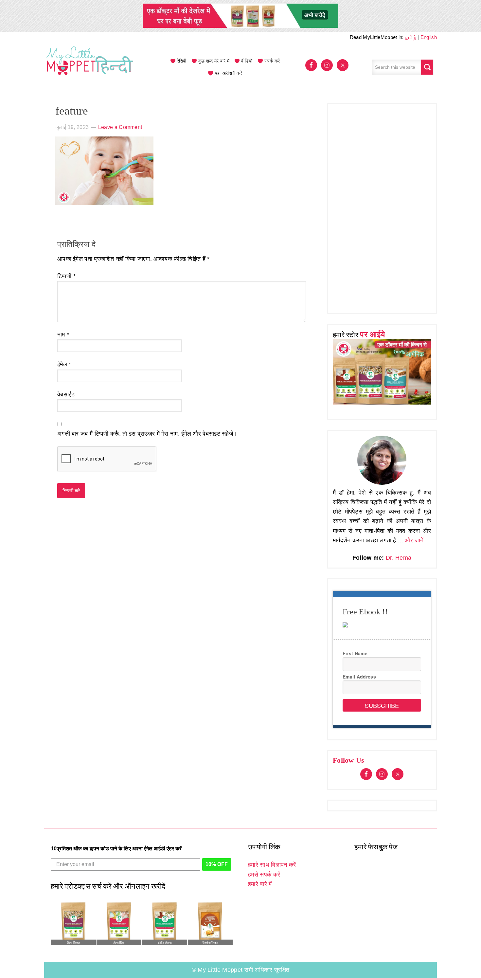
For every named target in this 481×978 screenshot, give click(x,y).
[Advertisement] (382, 207)
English (428, 37)
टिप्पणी (66, 276)
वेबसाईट (66, 394)
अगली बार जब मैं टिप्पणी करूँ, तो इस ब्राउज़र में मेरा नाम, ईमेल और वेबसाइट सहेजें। (147, 433)
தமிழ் (410, 37)
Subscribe (382, 705)
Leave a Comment (120, 127)
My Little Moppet (90, 67)
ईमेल (64, 364)
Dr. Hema (398, 557)
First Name (355, 653)
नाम (63, 334)
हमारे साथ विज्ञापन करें (272, 864)
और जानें (414, 540)
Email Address (359, 676)
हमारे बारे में (260, 884)
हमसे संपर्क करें (264, 874)
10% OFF (216, 864)
